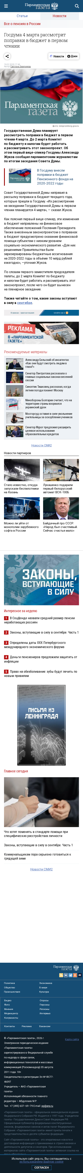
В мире (43, 987)
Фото (7, 1004)
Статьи (22, 16)
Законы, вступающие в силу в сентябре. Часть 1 (44, 632)
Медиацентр (11, 1013)
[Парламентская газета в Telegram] (70, 975)
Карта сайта (72, 1039)
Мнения (8, 1009)
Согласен (41, 1167)
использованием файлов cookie (41, 1161)
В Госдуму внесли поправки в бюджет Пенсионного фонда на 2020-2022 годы (55, 176)
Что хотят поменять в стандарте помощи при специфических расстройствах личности (36, 834)
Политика (9, 983)
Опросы (44, 1000)
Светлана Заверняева (20, 66)
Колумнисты (11, 1017)
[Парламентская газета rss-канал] (61, 975)
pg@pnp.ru (47, 1106)
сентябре (24, 303)
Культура (44, 991)
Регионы (44, 1009)
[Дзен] (72, 56)
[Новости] (57, 56)
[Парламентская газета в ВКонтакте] (66, 975)
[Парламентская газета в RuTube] (80, 975)
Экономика (45, 983)
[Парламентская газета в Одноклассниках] (75, 975)
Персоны (45, 1004)
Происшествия (12, 991)
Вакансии (44, 1026)
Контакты (9, 1026)
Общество (9, 987)
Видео (7, 1000)
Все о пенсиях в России (22, 23)
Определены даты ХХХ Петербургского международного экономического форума (35, 645)
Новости (59, 16)
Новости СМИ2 (41, 445)
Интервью (45, 1013)
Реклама (27, 1026)
